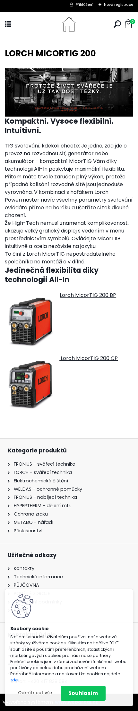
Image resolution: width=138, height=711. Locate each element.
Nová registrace (118, 4)
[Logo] (69, 24)
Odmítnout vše (35, 693)
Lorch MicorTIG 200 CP (88, 358)
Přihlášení (84, 4)
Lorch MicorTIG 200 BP (88, 295)
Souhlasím (83, 693)
